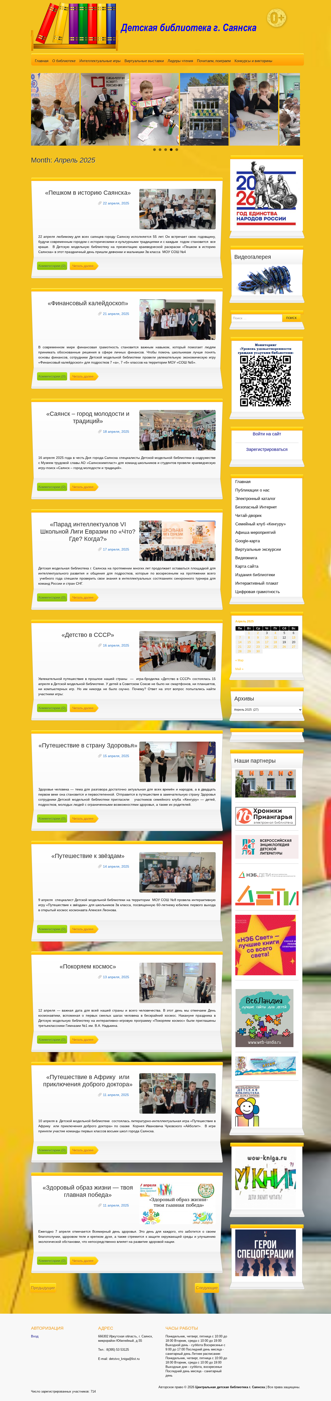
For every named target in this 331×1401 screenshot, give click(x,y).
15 (249, 642)
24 (266, 646)
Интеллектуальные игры (100, 61)
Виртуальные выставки (144, 61)
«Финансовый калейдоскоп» (88, 303)
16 (258, 642)
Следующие (207, 1288)
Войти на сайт (267, 434)
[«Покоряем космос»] (177, 983)
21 (240, 646)
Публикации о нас (252, 490)
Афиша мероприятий (255, 532)
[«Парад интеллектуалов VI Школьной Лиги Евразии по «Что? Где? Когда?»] (177, 541)
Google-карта (247, 541)
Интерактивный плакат (256, 583)
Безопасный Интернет (256, 507)
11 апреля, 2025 (116, 1095)
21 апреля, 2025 (116, 314)
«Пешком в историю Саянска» (88, 192)
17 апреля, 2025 (116, 549)
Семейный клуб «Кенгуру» (260, 524)
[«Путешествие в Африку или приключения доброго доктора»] (177, 1093)
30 (258, 651)
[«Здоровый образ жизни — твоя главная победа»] (177, 1204)
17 (266, 642)
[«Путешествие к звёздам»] (177, 872)
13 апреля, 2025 (116, 977)
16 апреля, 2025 (116, 645)
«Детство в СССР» (88, 634)
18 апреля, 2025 (116, 431)
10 (266, 637)
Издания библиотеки (255, 575)
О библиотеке (64, 61)
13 (293, 637)
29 (249, 651)
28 (240, 651)
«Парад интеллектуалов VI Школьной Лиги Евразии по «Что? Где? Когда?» (87, 531)
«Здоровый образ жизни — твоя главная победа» (88, 1191)
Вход (35, 1336)
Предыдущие (43, 1288)
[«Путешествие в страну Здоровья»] (177, 762)
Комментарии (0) (52, 266)
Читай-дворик (248, 515)
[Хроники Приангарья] (265, 816)
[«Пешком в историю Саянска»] (177, 209)
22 (249, 646)
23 (258, 646)
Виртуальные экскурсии (258, 549)
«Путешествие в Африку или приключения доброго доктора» (88, 1080)
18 (275, 642)
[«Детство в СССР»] (177, 651)
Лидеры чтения (180, 61)
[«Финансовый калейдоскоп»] (177, 319)
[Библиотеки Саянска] (265, 783)
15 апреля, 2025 (116, 756)
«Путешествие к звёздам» (88, 855)
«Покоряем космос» (88, 966)
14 (240, 642)
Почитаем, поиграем (214, 61)
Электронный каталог (255, 498)
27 (293, 646)
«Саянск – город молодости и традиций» (87, 417)
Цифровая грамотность (257, 591)
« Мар (239, 660)
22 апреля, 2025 (116, 203)
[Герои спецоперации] (265, 1252)
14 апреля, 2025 (116, 866)
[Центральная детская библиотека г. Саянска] (147, 26)
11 (275, 637)
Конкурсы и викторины (253, 61)
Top (319, 1389)
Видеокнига (246, 558)
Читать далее (83, 266)
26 (284, 646)
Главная (41, 61)
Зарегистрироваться (267, 449)
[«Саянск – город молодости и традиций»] (177, 430)
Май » (239, 669)
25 (275, 646)
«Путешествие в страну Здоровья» (88, 745)
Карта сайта (246, 566)
